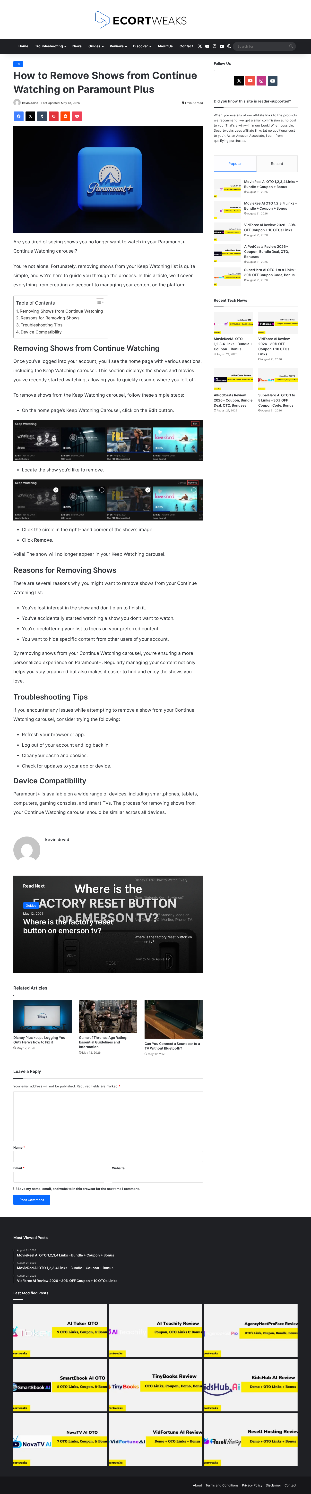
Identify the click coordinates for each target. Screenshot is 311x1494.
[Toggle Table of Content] (97, 302)
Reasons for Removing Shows (50, 317)
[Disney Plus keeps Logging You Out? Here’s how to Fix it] (42, 1016)
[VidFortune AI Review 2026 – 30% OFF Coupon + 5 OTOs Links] (155, 1439)
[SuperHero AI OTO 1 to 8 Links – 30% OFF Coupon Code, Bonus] (227, 276)
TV (18, 64)
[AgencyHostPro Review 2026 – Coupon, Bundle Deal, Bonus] (251, 1330)
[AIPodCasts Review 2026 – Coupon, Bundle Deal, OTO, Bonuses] (227, 253)
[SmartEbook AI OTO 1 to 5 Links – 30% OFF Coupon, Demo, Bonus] (60, 1385)
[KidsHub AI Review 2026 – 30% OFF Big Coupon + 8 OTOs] (251, 1385)
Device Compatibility (41, 331)
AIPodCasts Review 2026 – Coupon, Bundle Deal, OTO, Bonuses (266, 251)
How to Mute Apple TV (63, 921)
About (197, 1485)
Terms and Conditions (222, 1485)
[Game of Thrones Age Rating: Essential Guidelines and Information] (108, 1016)
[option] (108, 924)
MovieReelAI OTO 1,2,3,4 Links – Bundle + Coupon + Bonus (233, 344)
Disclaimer (273, 1485)
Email (19, 1168)
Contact (186, 46)
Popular (235, 163)
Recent (277, 163)
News (77, 46)
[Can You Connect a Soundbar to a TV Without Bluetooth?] (174, 1019)
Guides (94, 46)
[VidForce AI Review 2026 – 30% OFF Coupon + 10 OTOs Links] (227, 231)
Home (23, 46)
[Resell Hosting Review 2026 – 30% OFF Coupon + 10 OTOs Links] (251, 1439)
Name (19, 1147)
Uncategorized (37, 905)
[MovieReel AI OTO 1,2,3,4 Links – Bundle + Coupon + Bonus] (227, 188)
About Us (165, 46)
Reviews (117, 46)
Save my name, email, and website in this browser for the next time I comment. (78, 1189)
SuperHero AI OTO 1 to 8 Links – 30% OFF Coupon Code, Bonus (276, 400)
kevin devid (30, 103)
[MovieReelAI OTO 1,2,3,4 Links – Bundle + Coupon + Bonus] (227, 210)
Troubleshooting (49, 46)
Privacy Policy (252, 1485)
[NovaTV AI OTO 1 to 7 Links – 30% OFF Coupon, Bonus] (60, 1439)
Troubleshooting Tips (41, 324)
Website (118, 1168)
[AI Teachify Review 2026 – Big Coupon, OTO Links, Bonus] (155, 1330)
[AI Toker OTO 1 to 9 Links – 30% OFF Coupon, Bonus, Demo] (60, 1330)
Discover (140, 46)
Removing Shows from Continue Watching (61, 311)
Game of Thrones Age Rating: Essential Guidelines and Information (103, 1042)
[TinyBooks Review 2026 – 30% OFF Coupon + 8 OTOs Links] (155, 1385)
